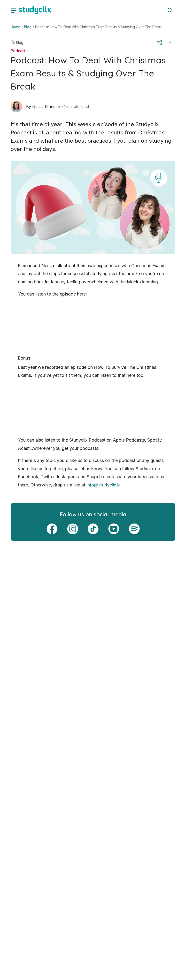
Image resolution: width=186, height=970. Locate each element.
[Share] (159, 42)
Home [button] (15, 27)
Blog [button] (27, 27)
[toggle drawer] (13, 10)
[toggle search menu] (170, 10)
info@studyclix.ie (103, 484)
